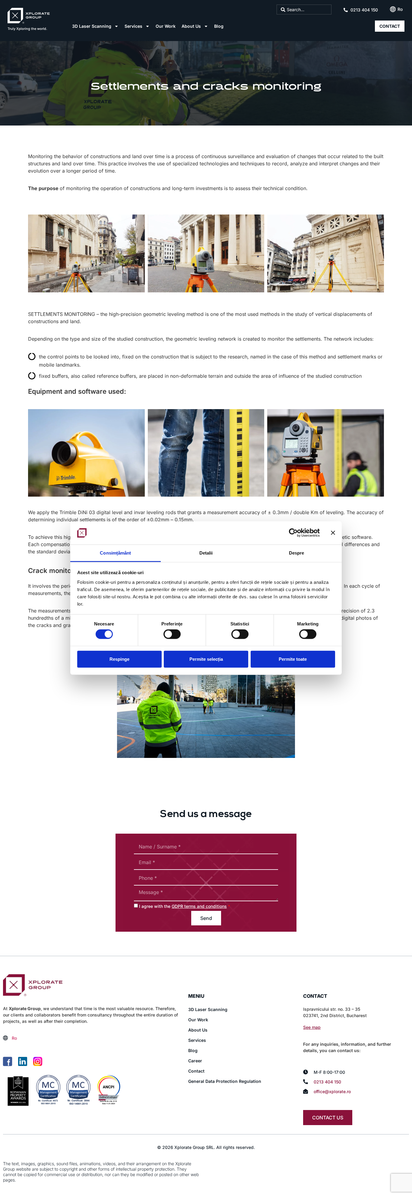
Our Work (166, 26)
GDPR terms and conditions (199, 906)
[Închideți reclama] (333, 533)
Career (195, 1060)
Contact (196, 1071)
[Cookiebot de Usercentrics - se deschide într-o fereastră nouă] (293, 532)
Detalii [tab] (206, 552)
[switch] (172, 634)
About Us (191, 26)
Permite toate (293, 658)
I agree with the (184, 906)
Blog (218, 26)
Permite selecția (206, 658)
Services (133, 26)
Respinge (119, 658)
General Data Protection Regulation (224, 1081)
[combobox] (304, 9)
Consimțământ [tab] (115, 552)
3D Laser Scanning (91, 26)
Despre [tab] (296, 552)
